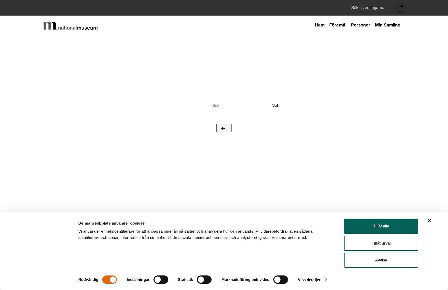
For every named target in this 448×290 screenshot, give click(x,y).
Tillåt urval (381, 243)
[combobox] (369, 7)
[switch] (160, 279)
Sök (275, 105)
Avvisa (381, 260)
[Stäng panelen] (429, 220)
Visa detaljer (309, 280)
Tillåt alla (381, 226)
